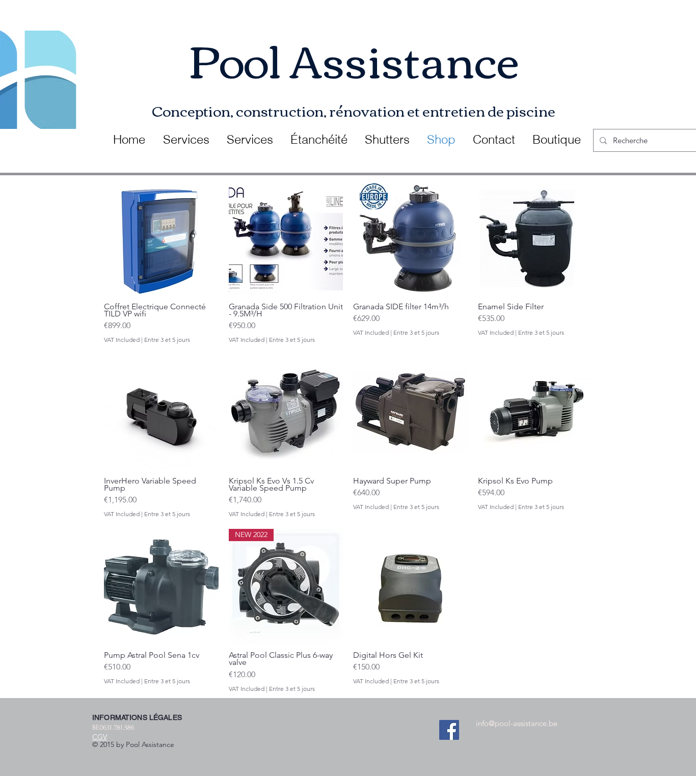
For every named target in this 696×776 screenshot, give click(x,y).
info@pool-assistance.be (516, 723)
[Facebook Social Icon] (449, 730)
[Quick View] (161, 237)
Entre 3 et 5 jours (167, 339)
